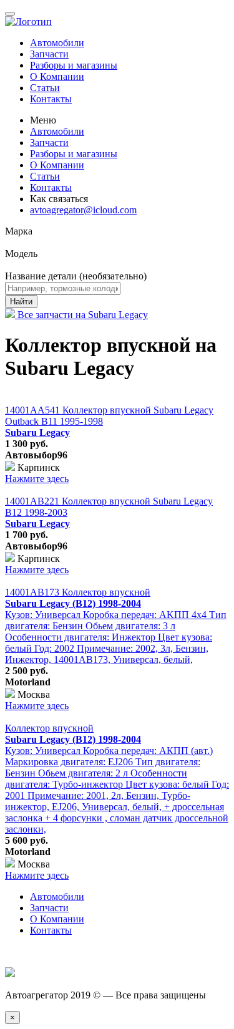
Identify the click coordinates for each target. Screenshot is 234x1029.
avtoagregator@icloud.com (83, 210)
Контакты (51, 99)
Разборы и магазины (73, 65)
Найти (21, 301)
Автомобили (57, 42)
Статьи (45, 87)
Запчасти (49, 54)
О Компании (57, 76)
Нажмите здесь (37, 478)
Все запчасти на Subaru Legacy (81, 314)
